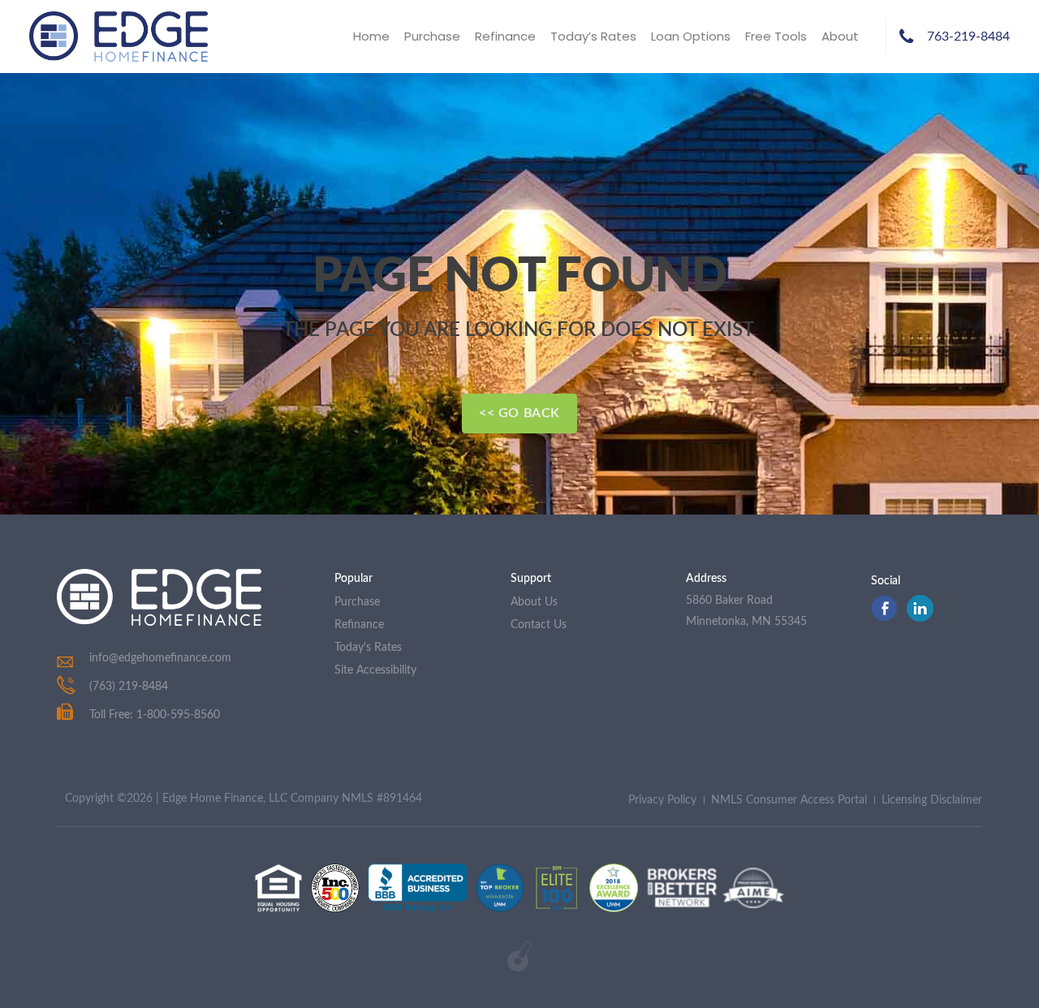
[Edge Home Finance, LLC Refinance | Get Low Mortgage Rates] (159, 597)
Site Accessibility (375, 670)
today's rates (368, 647)
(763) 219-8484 (128, 686)
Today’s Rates (593, 36)
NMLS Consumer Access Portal (789, 800)
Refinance (505, 36)
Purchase (432, 36)
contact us (539, 625)
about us (534, 602)
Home (371, 36)
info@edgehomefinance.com (160, 658)
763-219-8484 (968, 36)
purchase (357, 602)
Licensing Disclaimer (932, 800)
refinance (359, 625)
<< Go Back (519, 413)
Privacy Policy (662, 800)
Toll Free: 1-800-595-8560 (154, 715)
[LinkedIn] (920, 617)
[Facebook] (884, 617)
